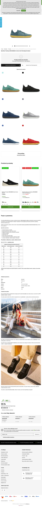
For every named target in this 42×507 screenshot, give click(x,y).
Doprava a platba (4, 453)
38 (27, 204)
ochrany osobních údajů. (22, 8)
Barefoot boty (3, 479)
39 (29, 204)
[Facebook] (2, 490)
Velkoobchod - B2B (4, 452)
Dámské (5, 49)
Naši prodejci (3, 477)
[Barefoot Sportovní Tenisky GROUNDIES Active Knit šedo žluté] (33, 201)
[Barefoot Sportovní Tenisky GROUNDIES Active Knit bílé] (30, 201)
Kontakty (2, 470)
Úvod (2, 49)
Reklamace (3, 461)
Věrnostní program (4, 462)
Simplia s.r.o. (27, 503)
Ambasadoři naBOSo (25, 453)
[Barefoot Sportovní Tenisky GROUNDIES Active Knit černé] (26, 201)
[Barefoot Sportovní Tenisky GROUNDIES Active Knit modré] (23, 201)
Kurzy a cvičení (3, 480)
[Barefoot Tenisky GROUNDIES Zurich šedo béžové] (5, 201)
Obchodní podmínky (4, 455)
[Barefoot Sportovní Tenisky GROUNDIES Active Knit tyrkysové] (28, 201)
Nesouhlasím (18, 10)
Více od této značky (21, 155)
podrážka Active (11, 242)
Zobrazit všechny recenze (7, 409)
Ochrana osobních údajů (5, 464)
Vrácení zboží (3, 459)
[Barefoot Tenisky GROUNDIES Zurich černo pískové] (3, 201)
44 (4, 204)
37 (25, 204)
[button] (12, 46)
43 (2, 204)
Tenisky (9, 49)
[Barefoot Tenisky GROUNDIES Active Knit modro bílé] (38, 201)
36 (23, 204)
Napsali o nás (3, 482)
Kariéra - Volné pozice (5, 475)
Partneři (23, 457)
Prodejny (2, 471)
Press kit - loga (24, 455)
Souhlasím (23, 10)
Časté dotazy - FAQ (4, 473)
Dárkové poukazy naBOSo (26, 459)
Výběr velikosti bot (4, 457)
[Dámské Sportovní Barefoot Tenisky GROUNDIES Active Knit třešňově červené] (35, 201)
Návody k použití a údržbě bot (27, 452)
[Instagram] (4, 490)
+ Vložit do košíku (10, 206)
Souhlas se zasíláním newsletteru (8, 437)
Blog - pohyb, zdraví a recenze (27, 461)
